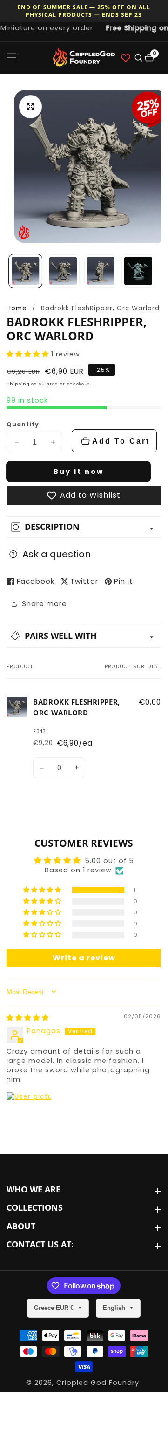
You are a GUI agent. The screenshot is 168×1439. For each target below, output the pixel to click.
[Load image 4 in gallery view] (138, 271)
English (115, 1307)
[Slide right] (158, 271)
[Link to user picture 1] (29, 1114)
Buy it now (79, 471)
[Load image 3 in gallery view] (100, 271)
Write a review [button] (84, 957)
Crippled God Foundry (97, 1382)
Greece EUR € (54, 1307)
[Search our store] (138, 58)
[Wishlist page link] (125, 57)
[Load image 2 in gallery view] (63, 271)
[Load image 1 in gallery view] (25, 271)
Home (17, 308)
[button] (29, 354)
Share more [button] (44, 604)
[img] (28, 1017)
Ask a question (56, 554)
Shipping (18, 384)
